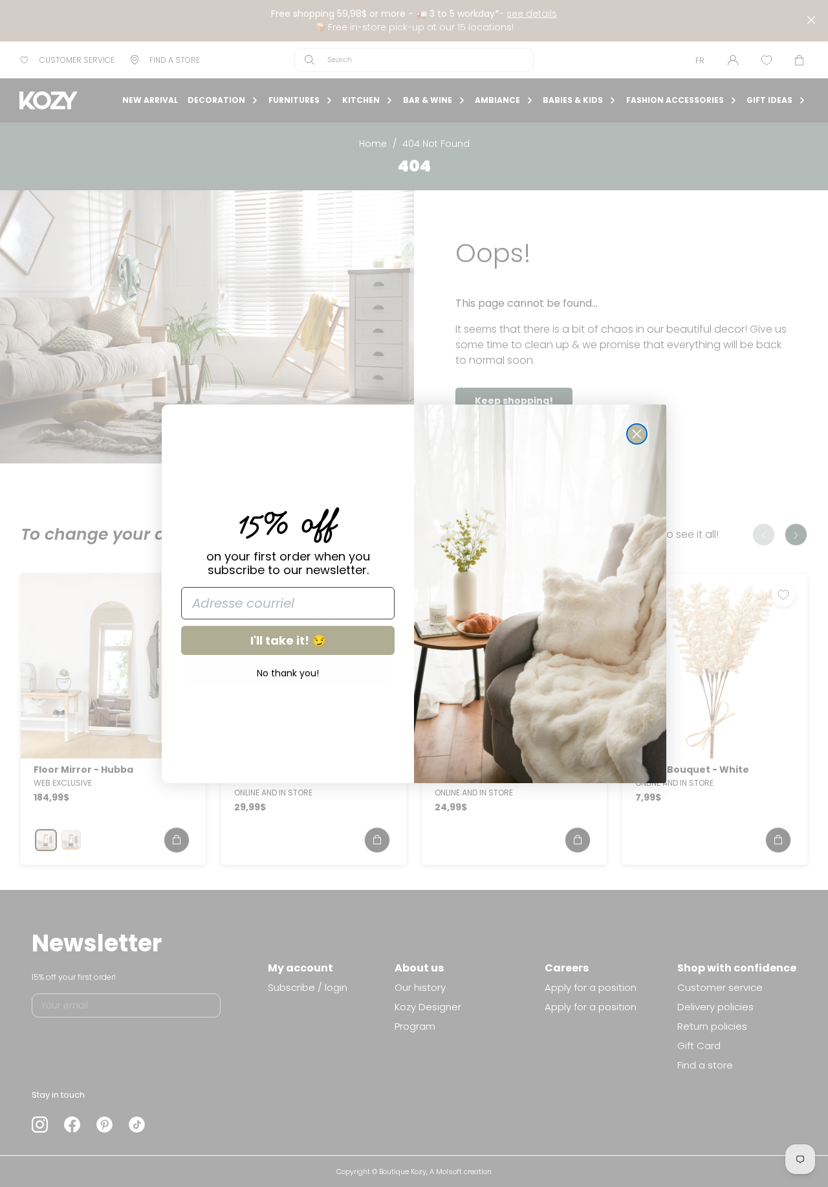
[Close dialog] (637, 434)
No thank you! (288, 673)
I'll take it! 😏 (288, 640)
